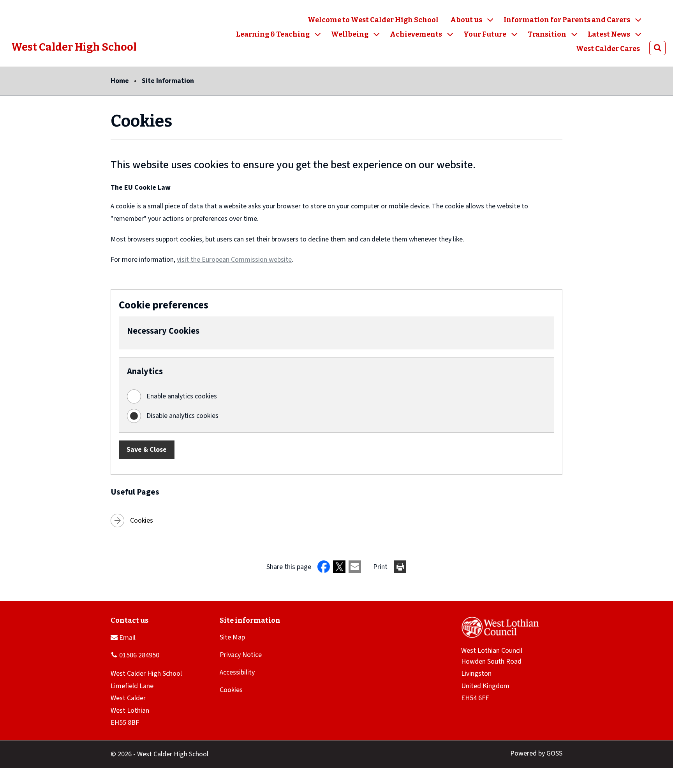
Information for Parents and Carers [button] (567, 20)
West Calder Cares (608, 48)
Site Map (232, 637)
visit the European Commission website (234, 259)
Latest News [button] (609, 34)
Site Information (168, 81)
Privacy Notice (241, 655)
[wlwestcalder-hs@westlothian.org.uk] (123, 637)
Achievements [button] (416, 34)
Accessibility (237, 672)
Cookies (141, 520)
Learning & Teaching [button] (273, 34)
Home (120, 81)
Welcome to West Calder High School (373, 20)
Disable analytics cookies (182, 416)
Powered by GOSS (536, 753)
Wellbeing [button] (349, 34)
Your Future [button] (484, 34)
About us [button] (466, 20)
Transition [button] (547, 34)
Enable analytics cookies (181, 396)
